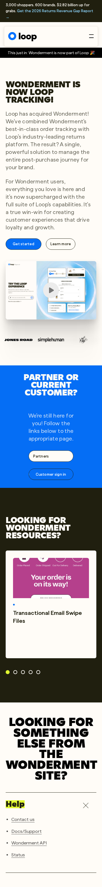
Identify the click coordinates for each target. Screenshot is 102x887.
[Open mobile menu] (91, 36)
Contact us (23, 819)
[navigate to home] (22, 36)
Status (18, 855)
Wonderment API (29, 843)
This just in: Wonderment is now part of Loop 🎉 (51, 52)
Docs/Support (26, 831)
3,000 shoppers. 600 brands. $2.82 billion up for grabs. (49, 11)
